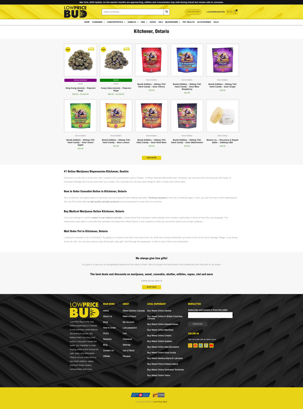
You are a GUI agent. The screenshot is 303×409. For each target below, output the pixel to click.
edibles (83, 361)
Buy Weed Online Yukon (158, 376)
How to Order (109, 328)
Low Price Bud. (160, 402)
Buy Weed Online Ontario (159, 336)
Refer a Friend (129, 317)
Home (106, 311)
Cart (125, 334)
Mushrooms (171, 22)
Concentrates (115, 22)
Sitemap (127, 345)
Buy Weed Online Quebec (159, 341)
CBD (143, 22)
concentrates (76, 369)
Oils (160, 22)
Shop (87, 22)
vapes (91, 361)
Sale (216, 22)
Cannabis (97, 22)
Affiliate (106, 356)
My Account (128, 322)
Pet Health (189, 22)
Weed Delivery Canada (134, 311)
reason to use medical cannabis (107, 218)
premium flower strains (80, 365)
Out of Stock (128, 351)
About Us (107, 317)
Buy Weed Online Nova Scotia (161, 353)
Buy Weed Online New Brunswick (163, 347)
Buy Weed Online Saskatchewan (162, 324)
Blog (105, 345)
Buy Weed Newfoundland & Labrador (165, 358)
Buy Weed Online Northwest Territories (165, 370)
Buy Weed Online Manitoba (160, 330)
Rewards (107, 339)
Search (167, 12)
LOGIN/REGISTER (216, 12)
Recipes (127, 356)
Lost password (130, 328)
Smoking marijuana (157, 198)
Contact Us (108, 351)
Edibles (132, 22)
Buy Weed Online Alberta (159, 311)
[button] (151, 287)
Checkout (127, 339)
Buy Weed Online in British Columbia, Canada (165, 318)
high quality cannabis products (104, 202)
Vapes (153, 22)
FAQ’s (106, 334)
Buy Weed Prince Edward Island (162, 364)
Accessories (204, 22)
